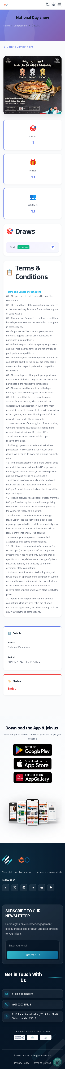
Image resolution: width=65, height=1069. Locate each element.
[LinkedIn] (32, 887)
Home (6, 25)
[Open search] (47, 4)
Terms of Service (41, 1063)
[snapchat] (50, 887)
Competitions (21, 25)
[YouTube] (41, 887)
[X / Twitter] (14, 887)
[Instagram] (23, 887)
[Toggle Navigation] (59, 4)
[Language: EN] (53, 4)
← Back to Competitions (18, 47)
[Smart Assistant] (57, 1062)
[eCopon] (7, 860)
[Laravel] (6, 5)
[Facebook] (5, 887)
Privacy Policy (21, 1063)
